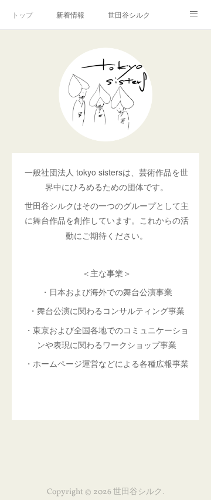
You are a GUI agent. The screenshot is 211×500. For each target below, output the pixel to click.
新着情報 (70, 14)
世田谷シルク (129, 14)
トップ (22, 14)
